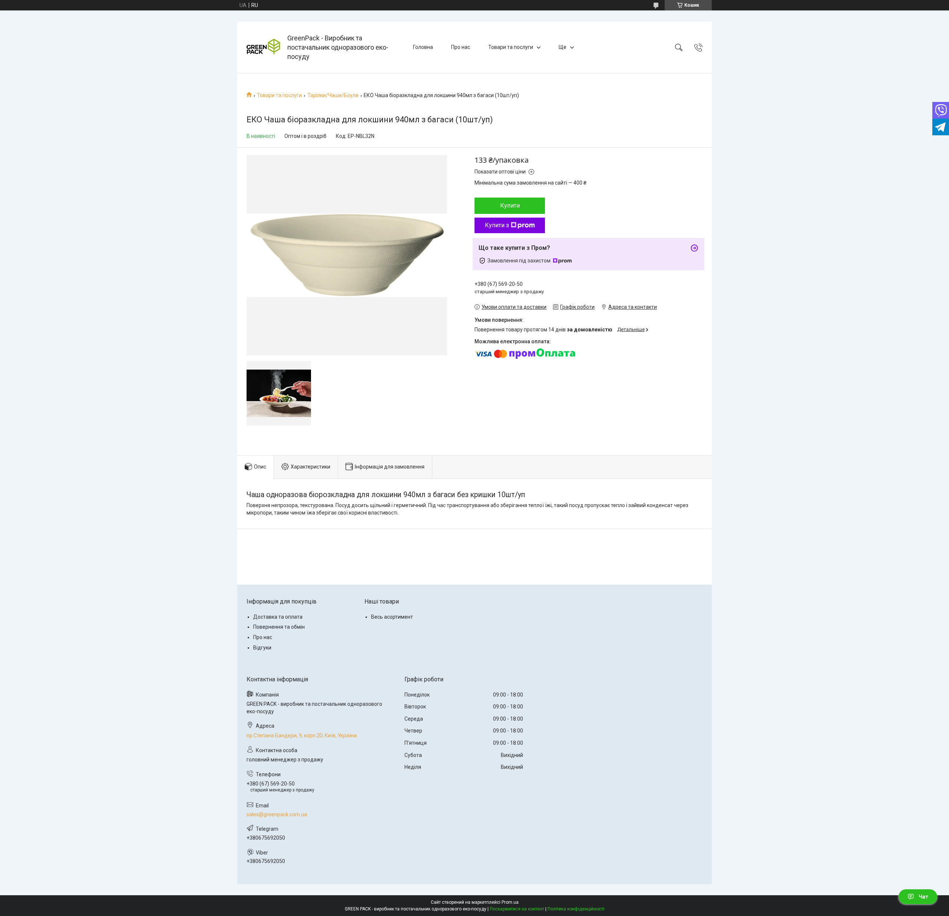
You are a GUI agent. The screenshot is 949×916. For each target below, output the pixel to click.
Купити (510, 205)
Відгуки (262, 648)
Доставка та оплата (277, 617)
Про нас (460, 47)
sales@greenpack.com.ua (277, 814)
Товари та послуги (510, 47)
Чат (923, 897)
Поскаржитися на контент (517, 909)
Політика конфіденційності (576, 909)
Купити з (497, 225)
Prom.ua (510, 902)
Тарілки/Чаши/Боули (332, 95)
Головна (423, 47)
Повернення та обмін (279, 627)
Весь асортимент (392, 617)
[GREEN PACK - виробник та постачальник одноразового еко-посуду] (263, 47)
